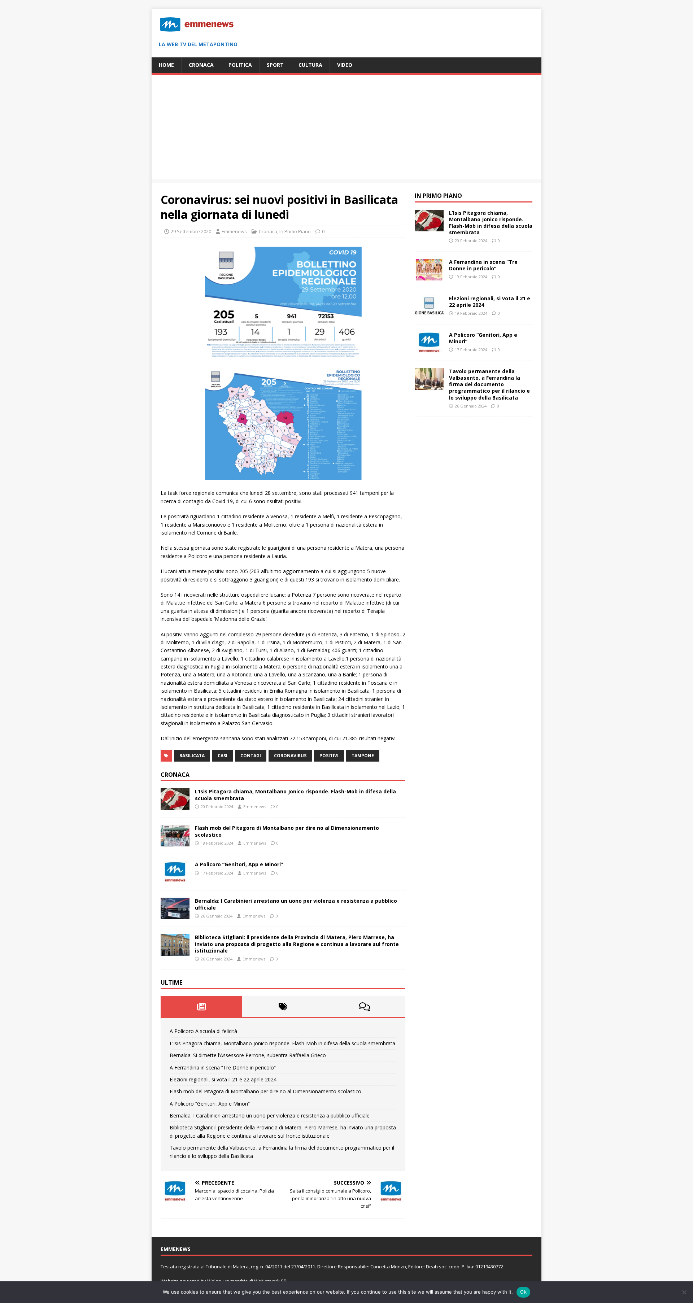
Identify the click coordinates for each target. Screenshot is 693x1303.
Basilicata (192, 756)
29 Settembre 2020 (191, 231)
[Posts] (201, 1006)
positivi (329, 756)
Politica (240, 64)
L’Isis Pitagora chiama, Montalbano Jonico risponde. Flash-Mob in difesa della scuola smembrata (295, 794)
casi (222, 756)
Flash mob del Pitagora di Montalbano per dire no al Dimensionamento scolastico (287, 831)
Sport (275, 64)
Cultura (310, 64)
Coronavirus (290, 756)
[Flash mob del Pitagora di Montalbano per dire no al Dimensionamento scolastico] (175, 842)
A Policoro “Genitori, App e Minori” (239, 864)
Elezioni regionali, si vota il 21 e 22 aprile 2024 (223, 1079)
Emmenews (234, 231)
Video (344, 64)
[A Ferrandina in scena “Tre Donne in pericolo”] (429, 276)
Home (166, 64)
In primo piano (438, 196)
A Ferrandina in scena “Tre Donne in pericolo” (223, 1067)
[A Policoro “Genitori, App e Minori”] (175, 878)
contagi (250, 756)
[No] (684, 1292)
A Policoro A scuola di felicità (203, 1031)
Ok (523, 1292)
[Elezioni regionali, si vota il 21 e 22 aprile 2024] (429, 312)
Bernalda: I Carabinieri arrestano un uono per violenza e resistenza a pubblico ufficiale (296, 904)
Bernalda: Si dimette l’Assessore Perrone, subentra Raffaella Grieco (248, 1055)
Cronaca (201, 64)
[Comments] (364, 1006)
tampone (363, 756)
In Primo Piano (295, 231)
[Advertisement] (346, 128)
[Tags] (283, 1006)
